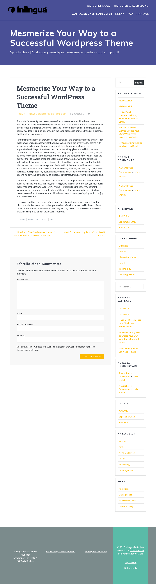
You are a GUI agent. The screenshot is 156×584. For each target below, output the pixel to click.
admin (22, 113)
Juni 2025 (124, 215)
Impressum (130, 562)
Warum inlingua (98, 5)
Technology (60, 113)
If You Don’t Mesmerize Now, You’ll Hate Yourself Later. (130, 323)
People (50, 113)
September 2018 (127, 221)
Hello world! (125, 100)
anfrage (143, 13)
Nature (122, 251)
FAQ (130, 13)
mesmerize (33, 219)
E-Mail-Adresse (25, 324)
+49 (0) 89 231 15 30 (95, 551)
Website (21, 335)
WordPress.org (126, 506)
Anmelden (124, 488)
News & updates (37, 113)
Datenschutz (130, 568)
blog (22, 219)
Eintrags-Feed (125, 494)
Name (19, 313)
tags (52, 219)
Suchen (139, 82)
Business (123, 245)
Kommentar (23, 279)
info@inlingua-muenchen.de (60, 551)
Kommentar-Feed (127, 500)
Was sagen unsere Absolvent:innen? (98, 13)
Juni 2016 (124, 227)
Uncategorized (127, 274)
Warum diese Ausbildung (131, 5)
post (44, 219)
